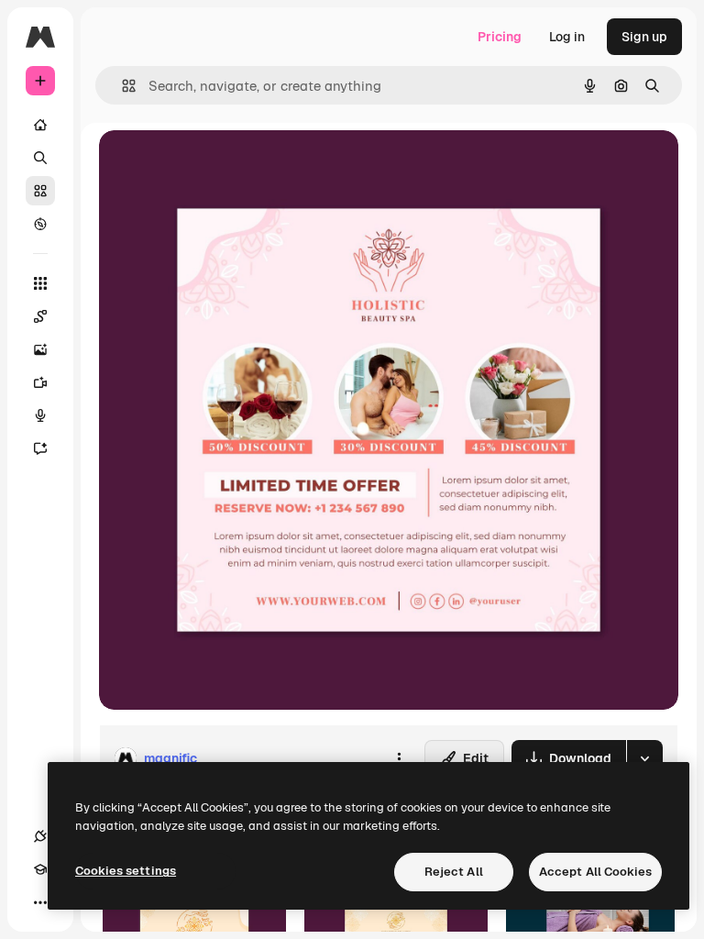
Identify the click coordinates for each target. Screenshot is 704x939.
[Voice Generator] (40, 415)
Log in (567, 36)
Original (216, 164)
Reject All (453, 871)
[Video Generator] (40, 382)
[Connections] (40, 836)
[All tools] (40, 283)
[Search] (40, 157)
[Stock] (40, 190)
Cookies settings (125, 870)
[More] (40, 902)
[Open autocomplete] (121, 86)
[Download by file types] (644, 758)
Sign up (644, 36)
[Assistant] (40, 448)
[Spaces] (40, 316)
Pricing (500, 36)
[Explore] (40, 223)
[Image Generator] (40, 349)
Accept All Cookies (595, 871)
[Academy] (40, 869)
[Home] (40, 124)
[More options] (398, 758)
